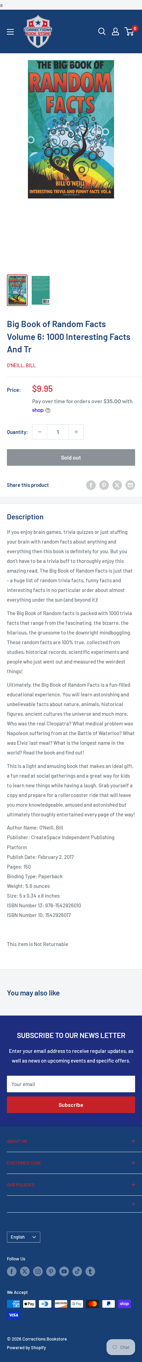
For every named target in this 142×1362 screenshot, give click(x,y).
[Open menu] (10, 32)
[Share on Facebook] (91, 485)
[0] (129, 31)
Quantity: (17, 432)
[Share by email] (130, 485)
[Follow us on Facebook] (12, 1271)
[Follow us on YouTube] (64, 1271)
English (18, 1237)
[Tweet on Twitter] (117, 485)
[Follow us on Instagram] (38, 1271)
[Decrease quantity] (39, 432)
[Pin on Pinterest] (104, 485)
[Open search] (102, 31)
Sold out (71, 457)
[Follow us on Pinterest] (51, 1271)
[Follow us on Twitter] (25, 1271)
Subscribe (71, 1104)
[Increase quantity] (76, 432)
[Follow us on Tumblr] (90, 1271)
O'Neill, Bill (21, 365)
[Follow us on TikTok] (77, 1271)
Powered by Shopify (26, 1347)
